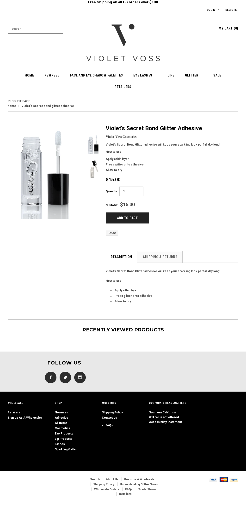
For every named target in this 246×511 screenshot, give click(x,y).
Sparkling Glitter (66, 449)
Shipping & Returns (160, 257)
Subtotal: (112, 205)
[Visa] (213, 479)
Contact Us (109, 417)
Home (12, 106)
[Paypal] (234, 479)
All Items (61, 423)
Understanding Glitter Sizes (139, 484)
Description (121, 257)
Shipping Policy (112, 412)
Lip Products (63, 439)
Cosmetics (62, 428)
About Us (112, 479)
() (228, 28)
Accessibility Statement (165, 422)
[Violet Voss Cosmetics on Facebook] (49, 377)
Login (211, 10)
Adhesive (61, 417)
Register (231, 10)
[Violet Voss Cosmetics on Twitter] (64, 377)
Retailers (14, 412)
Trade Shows (147, 489)
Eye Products (64, 433)
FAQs (109, 425)
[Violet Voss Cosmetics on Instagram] (79, 377)
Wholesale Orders (106, 489)
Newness (61, 412)
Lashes (60, 444)
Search (95, 479)
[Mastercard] (224, 479)
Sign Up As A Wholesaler (25, 417)
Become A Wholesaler (140, 479)
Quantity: (111, 191)
